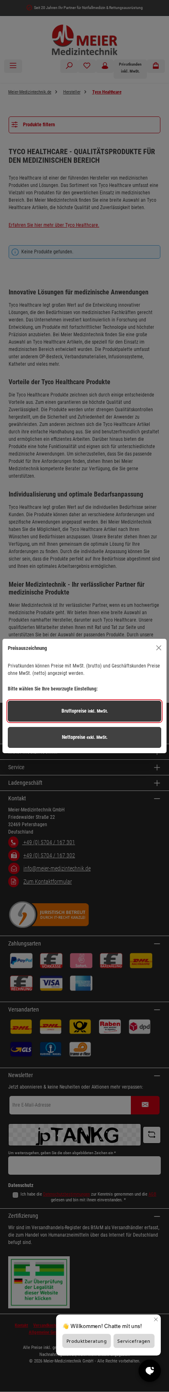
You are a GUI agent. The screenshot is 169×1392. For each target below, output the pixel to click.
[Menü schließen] (158, 648)
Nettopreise (84, 737)
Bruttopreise (85, 711)
